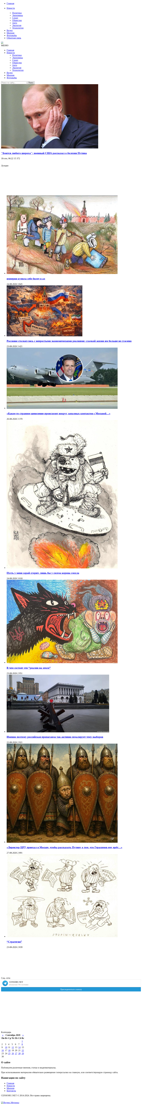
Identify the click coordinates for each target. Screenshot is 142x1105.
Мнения (10, 33)
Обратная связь (14, 38)
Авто (14, 23)
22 (23, 1050)
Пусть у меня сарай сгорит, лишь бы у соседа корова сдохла (43, 572)
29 (23, 1053)
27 (16, 1053)
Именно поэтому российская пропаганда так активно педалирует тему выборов (55, 736)
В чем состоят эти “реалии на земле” (29, 667)
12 (13, 1047)
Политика (17, 13)
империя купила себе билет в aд (26, 278)
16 (3, 1050)
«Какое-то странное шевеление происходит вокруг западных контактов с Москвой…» (58, 413)
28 (19, 1053)
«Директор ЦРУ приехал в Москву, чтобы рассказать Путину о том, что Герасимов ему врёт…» (64, 847)
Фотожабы (12, 35)
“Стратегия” (14, 941)
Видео (10, 30)
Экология (16, 25)
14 (19, 1047)
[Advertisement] (74, 182)
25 (9, 1053)
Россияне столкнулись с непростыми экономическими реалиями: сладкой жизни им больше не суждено (69, 341)
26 (13, 1053)
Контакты (11, 1091)
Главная (10, 3)
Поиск (30, 83)
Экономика (17, 15)
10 (6, 1047)
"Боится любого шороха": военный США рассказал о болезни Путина (44, 153)
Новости (11, 8)
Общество (17, 20)
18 (9, 1050)
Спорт (15, 18)
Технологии (18, 28)
